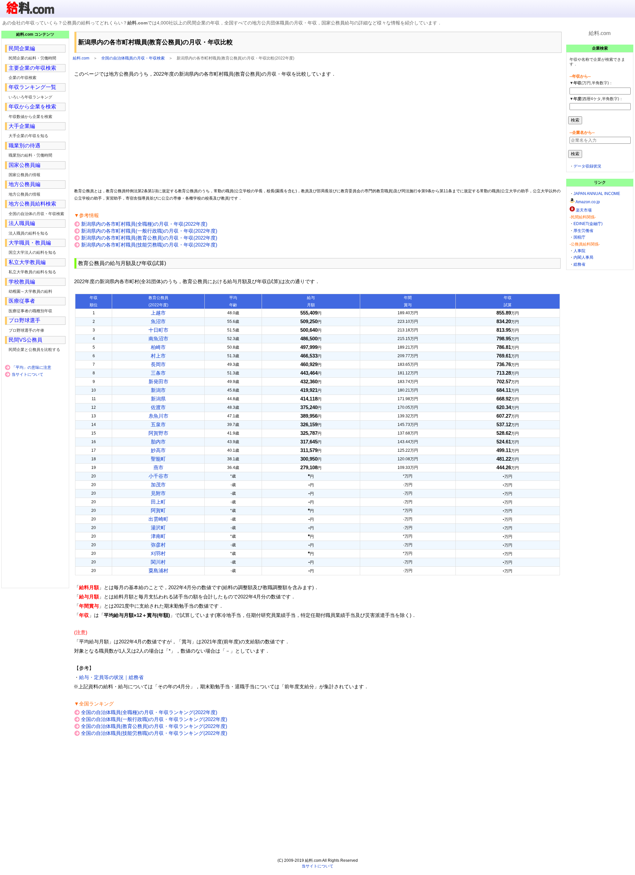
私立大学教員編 (27, 262)
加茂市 (158, 484)
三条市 (158, 373)
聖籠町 (158, 459)
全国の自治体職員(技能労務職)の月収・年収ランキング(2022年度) (154, 733)
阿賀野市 (158, 433)
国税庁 (579, 237)
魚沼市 (158, 321)
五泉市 (158, 424)
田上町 (158, 502)
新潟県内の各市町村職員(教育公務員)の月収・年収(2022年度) (149, 238)
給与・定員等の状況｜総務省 (111, 677)
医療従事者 (22, 301)
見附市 (158, 493)
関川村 (158, 562)
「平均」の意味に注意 (31, 367)
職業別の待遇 (24, 145)
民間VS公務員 (25, 340)
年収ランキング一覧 (32, 87)
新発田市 (158, 381)
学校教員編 (22, 282)
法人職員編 (22, 223)
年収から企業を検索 (32, 106)
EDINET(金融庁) (588, 223)
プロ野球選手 (24, 320)
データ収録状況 (587, 166)
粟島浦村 (158, 570)
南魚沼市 (158, 338)
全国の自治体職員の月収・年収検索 (133, 58)
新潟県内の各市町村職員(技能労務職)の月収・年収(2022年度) (149, 244)
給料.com (81, 58)
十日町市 (158, 330)
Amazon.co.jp (587, 202)
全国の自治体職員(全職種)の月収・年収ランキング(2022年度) (149, 712)
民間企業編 (22, 48)
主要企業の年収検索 (32, 68)
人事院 (579, 250)
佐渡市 (158, 407)
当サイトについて (27, 374)
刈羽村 (158, 553)
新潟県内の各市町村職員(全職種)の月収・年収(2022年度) (144, 224)
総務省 (579, 264)
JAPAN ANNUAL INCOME (596, 193)
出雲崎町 (158, 519)
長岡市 (158, 364)
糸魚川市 (158, 416)
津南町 (158, 536)
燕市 (158, 467)
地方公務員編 (24, 184)
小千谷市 (158, 476)
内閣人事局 (583, 257)
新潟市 (158, 390)
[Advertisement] (317, 132)
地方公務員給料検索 (32, 204)
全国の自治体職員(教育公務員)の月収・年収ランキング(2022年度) (154, 726)
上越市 (158, 313)
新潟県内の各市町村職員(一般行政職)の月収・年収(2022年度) (149, 231)
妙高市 (158, 450)
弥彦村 (158, 545)
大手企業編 (22, 126)
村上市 (158, 356)
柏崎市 (158, 347)
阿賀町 (158, 510)
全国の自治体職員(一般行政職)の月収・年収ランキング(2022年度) (154, 719)
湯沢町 (158, 527)
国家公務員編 (24, 165)
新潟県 (158, 398)
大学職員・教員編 (30, 243)
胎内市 (158, 441)
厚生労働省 (583, 230)
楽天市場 (584, 210)
